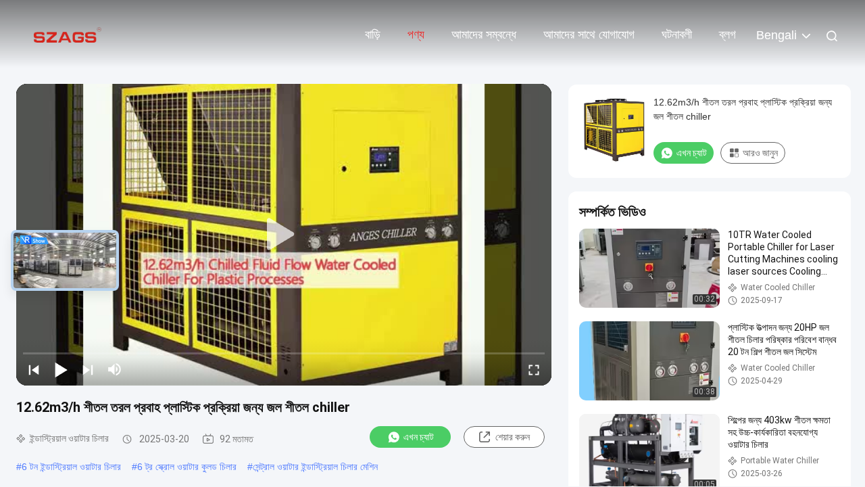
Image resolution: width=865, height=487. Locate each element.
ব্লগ (727, 34)
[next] (87, 369)
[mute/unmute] (114, 369)
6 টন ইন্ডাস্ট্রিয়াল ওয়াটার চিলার (71, 466)
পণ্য (415, 34)
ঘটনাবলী (677, 34)
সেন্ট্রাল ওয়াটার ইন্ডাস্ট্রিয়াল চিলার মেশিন (315, 466)
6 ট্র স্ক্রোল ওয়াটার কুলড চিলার (187, 466)
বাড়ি (372, 34)
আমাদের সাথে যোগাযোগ (589, 34)
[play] (284, 235)
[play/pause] (60, 369)
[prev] (33, 369)
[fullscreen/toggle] (533, 369)
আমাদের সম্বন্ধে (483, 34)
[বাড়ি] (67, 33)
